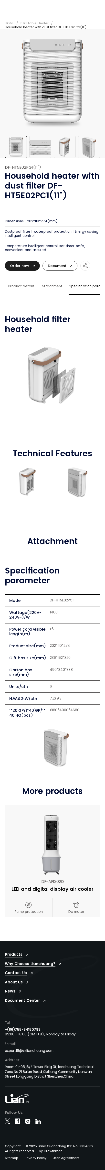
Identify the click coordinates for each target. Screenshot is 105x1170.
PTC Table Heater (35, 23)
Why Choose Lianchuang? (30, 963)
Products (13, 954)
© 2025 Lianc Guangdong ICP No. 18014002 (59, 1146)
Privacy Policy (35, 1158)
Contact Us (16, 972)
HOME (9, 23)
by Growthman (51, 1151)
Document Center (22, 1000)
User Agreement (66, 1158)
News (10, 991)
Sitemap (11, 1158)
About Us (14, 982)
